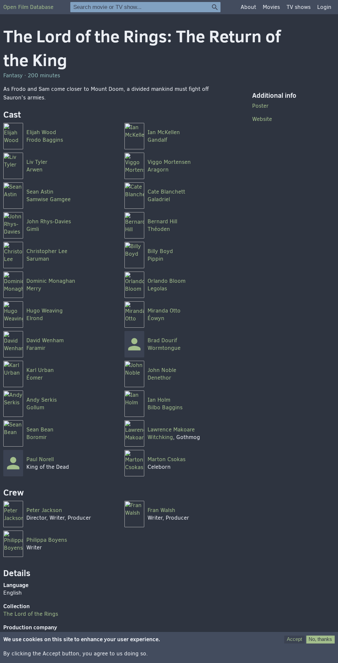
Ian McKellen (164, 132)
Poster (260, 106)
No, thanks (320, 639)
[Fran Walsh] (134, 514)
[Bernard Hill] (134, 225)
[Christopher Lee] (13, 255)
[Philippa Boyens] (13, 544)
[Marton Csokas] (134, 463)
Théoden (159, 229)
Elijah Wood (41, 132)
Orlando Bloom (167, 281)
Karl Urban (40, 370)
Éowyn (156, 318)
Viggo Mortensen (169, 162)
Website (262, 119)
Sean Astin (39, 192)
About (248, 7)
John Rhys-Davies (48, 221)
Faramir (36, 348)
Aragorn (158, 169)
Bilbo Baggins (165, 407)
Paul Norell (40, 459)
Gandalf (157, 140)
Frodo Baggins (44, 140)
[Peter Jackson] (13, 514)
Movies (271, 7)
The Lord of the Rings (30, 614)
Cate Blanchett (166, 192)
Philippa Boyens (46, 540)
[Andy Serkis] (13, 403)
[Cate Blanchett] (134, 195)
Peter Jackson (44, 510)
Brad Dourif (162, 340)
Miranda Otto (164, 310)
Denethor (159, 378)
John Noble (162, 370)
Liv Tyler (37, 162)
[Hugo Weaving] (13, 314)
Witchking (160, 437)
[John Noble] (134, 374)
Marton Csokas (167, 459)
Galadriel (159, 199)
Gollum (35, 407)
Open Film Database (28, 7)
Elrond (34, 318)
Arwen (34, 169)
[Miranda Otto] (134, 314)
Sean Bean (39, 429)
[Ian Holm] (134, 403)
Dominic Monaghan (50, 281)
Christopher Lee (46, 251)
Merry (33, 288)
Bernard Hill (162, 221)
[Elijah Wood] (13, 136)
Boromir (36, 437)
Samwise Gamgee (48, 199)
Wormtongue (164, 348)
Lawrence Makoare (171, 429)
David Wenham (45, 340)
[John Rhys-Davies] (13, 225)
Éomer (34, 378)
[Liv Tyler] (13, 166)
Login (324, 7)
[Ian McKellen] (134, 136)
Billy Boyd (160, 251)
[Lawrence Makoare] (134, 433)
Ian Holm (159, 400)
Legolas (157, 288)
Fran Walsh (161, 510)
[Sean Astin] (13, 195)
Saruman (37, 259)
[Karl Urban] (13, 374)
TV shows (299, 7)
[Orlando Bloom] (134, 285)
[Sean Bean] (13, 433)
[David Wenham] (13, 344)
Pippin (155, 259)
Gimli (32, 229)
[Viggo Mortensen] (134, 166)
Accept (294, 639)
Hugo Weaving (44, 310)
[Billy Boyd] (134, 255)
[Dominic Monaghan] (13, 285)
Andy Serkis (41, 400)
